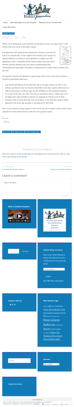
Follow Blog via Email (52, 250)
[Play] (10, 221)
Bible (53, 306)
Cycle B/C (7, 132)
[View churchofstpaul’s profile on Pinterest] (15, 304)
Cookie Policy (36, 403)
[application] (19, 216)
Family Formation (15, 384)
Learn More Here (9, 27)
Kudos (47, 324)
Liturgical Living (59, 325)
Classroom (59, 306)
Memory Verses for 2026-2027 (50, 22)
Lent (53, 324)
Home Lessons (18, 132)
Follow (48, 276)
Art (49, 305)
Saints (53, 332)
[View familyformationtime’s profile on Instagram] (12, 304)
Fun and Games (56, 316)
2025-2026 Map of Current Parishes (23, 22)
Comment (65, 196)
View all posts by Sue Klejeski (17, 157)
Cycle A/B (47, 309)
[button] (19, 216)
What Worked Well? (33, 132)
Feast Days (50, 316)
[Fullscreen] (28, 221)
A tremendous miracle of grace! (13, 167)
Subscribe (25, 251)
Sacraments (46, 333)
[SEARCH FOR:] (19, 360)
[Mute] (25, 221)
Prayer (46, 328)
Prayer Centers (55, 329)
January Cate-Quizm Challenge (61, 167)
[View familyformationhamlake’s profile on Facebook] (10, 304)
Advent (45, 306)
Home (5, 22)
